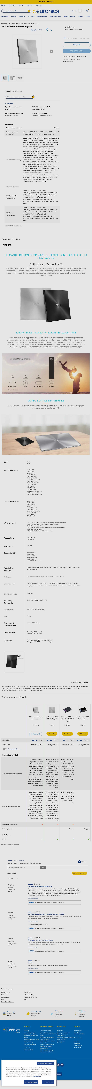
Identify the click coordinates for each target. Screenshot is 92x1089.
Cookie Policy (37, 1076)
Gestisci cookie (32, 1082)
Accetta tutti (49, 1082)
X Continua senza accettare (45, 1063)
